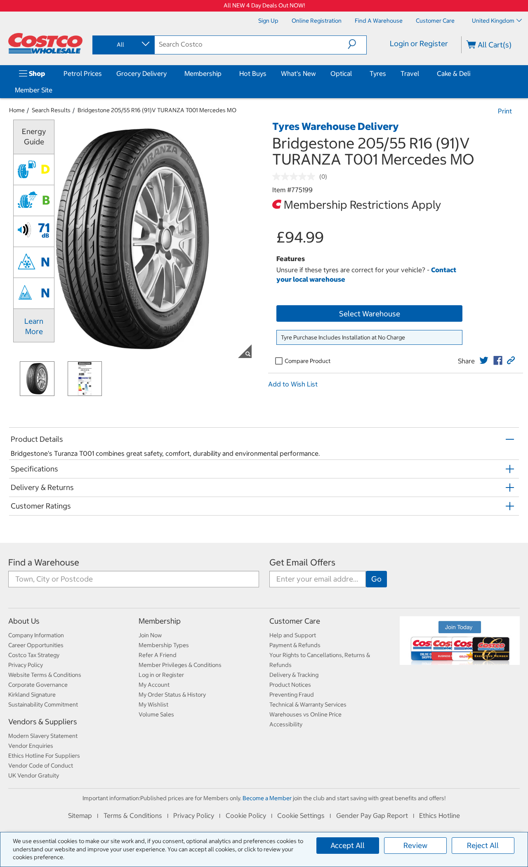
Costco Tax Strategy (33, 655)
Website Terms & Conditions (44, 675)
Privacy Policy (25, 665)
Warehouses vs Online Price (305, 714)
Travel (410, 73)
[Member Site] (54, 90)
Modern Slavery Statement (43, 736)
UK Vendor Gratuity (33, 775)
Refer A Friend (158, 655)
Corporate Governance (38, 684)
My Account (154, 684)
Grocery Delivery (141, 73)
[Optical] (353, 73)
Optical (341, 73)
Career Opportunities (36, 645)
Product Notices (290, 684)
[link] (484, 360)
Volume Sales (156, 714)
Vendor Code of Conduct (40, 765)
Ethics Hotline (439, 815)
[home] (45, 43)
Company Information (36, 635)
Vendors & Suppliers (42, 721)
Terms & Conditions (133, 815)
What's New (298, 73)
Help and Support (292, 635)
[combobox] (123, 44)
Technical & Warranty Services (307, 704)
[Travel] (420, 73)
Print (505, 111)
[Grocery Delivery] (168, 73)
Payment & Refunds (295, 645)
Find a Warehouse (43, 562)
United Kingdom (493, 20)
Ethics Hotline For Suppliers (44, 755)
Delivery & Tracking (293, 675)
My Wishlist (153, 704)
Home (17, 110)
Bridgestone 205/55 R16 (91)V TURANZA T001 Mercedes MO (157, 110)
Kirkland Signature (32, 694)
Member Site (33, 90)
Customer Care (294, 621)
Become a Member (267, 798)
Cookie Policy (246, 815)
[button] (357, 44)
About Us (24, 621)
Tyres (378, 73)
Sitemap (80, 815)
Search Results (51, 110)
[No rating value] (295, 176)
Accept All (347, 845)
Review (415, 845)
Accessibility (285, 724)
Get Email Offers (302, 562)
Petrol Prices (83, 73)
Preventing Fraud (291, 694)
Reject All (483, 845)
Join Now (150, 635)
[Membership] (223, 73)
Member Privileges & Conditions (180, 665)
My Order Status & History (172, 694)
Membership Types (164, 645)
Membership (203, 73)
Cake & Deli (453, 73)
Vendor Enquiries (30, 745)
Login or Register (419, 43)
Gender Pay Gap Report (372, 815)
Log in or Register (161, 675)
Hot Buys (252, 73)
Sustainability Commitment (43, 704)
